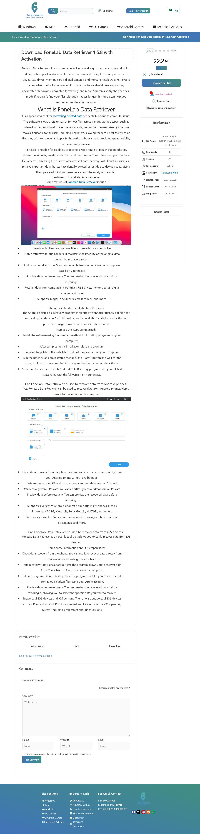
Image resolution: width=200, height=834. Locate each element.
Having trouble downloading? (161, 108)
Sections (107, 11)
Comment (27, 695)
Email (101, 739)
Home (14, 36)
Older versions (163, 101)
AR (173, 10)
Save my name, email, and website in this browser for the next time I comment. (59, 754)
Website (64, 739)
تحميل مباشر (155, 74)
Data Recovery (51, 36)
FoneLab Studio (170, 172)
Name (25, 739)
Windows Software (30, 36)
